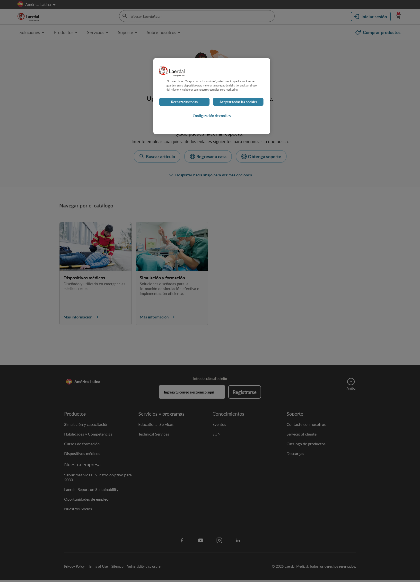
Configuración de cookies (212, 115)
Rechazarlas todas (184, 101)
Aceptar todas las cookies (238, 101)
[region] (211, 96)
